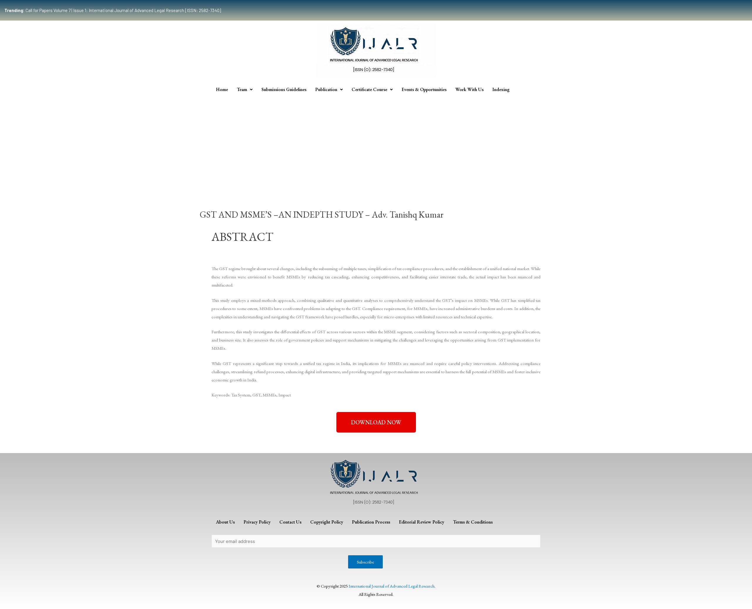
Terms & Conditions (473, 522)
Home (222, 89)
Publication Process (371, 522)
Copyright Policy (326, 522)
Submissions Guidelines (283, 89)
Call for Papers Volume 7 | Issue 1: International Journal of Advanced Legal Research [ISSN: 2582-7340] (112, 10)
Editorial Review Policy (421, 522)
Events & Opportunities (424, 89)
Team (242, 89)
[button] (376, 422)
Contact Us (290, 522)
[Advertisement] (376, 140)
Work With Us (469, 89)
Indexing (501, 89)
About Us (225, 522)
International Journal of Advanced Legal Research (391, 586)
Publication (326, 89)
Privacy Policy (257, 522)
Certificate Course (369, 89)
